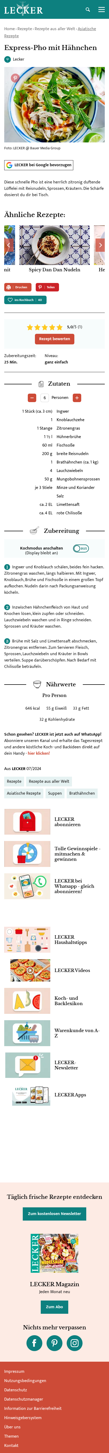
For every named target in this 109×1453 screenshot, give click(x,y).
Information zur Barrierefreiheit (33, 1408)
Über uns (12, 1427)
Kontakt (11, 1445)
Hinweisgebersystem (23, 1417)
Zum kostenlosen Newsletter (54, 1213)
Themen (11, 1436)
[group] (54, 252)
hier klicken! (39, 753)
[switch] (81, 548)
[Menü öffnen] (101, 9)
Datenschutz (15, 1390)
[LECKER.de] (23, 9)
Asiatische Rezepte (24, 793)
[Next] (100, 245)
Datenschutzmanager (23, 1399)
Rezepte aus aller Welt (55, 29)
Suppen (55, 793)
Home (9, 29)
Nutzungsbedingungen (25, 1380)
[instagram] (75, 1343)
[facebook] (34, 1343)
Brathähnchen (82, 793)
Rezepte (24, 29)
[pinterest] (54, 1343)
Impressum (14, 1371)
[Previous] (8, 245)
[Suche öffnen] (88, 9)
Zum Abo (54, 1307)
